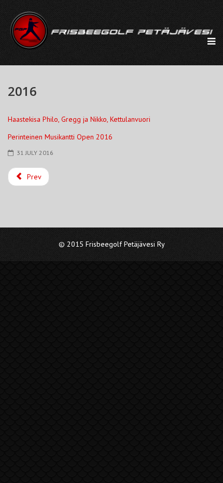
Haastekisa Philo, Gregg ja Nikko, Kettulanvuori (79, 119)
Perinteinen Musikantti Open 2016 (60, 136)
